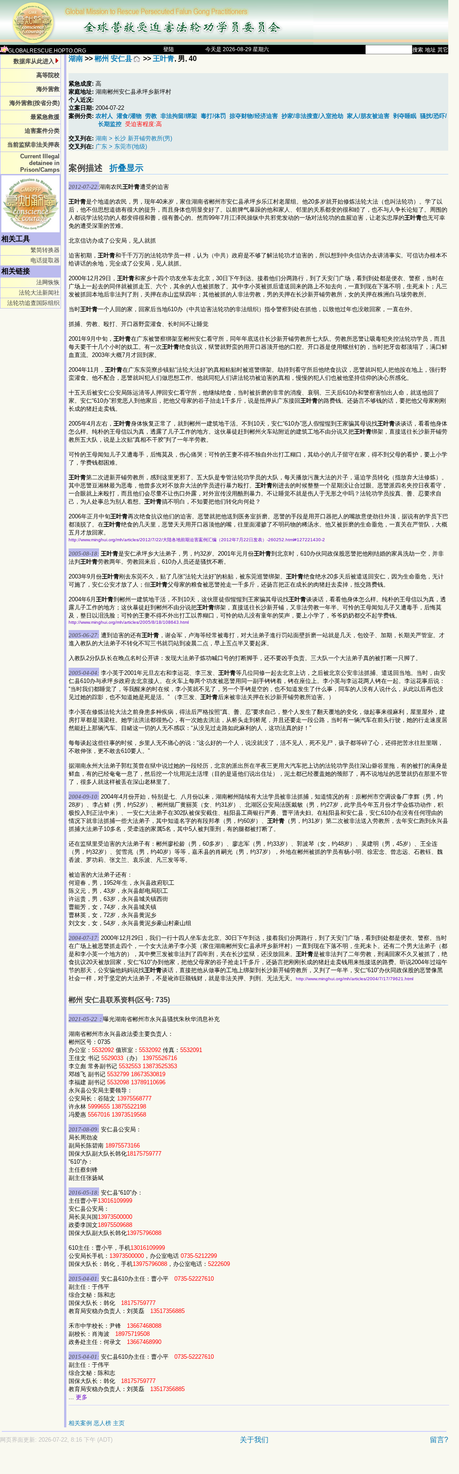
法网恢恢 (48, 282)
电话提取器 (45, 260)
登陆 (168, 49)
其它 (442, 50)
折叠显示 (126, 168)
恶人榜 (102, 1423)
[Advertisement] (192, 1463)
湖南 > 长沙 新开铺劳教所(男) (133, 138)
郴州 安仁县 (113, 58)
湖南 (76, 58)
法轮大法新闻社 (39, 292)
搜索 (417, 50)
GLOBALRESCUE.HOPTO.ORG (47, 51)
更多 (81, 1397)
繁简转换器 (45, 250)
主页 (119, 1423)
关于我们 (254, 1440)
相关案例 (80, 1423)
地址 (430, 50)
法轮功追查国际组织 (33, 303)
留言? (439, 1440)
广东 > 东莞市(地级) (121, 146)
